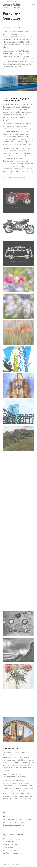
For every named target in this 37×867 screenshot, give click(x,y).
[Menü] (32, 3)
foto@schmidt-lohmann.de (12, 853)
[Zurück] (1, 83)
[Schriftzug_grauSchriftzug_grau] (15, 4)
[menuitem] (32, 3)
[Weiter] (35, 83)
